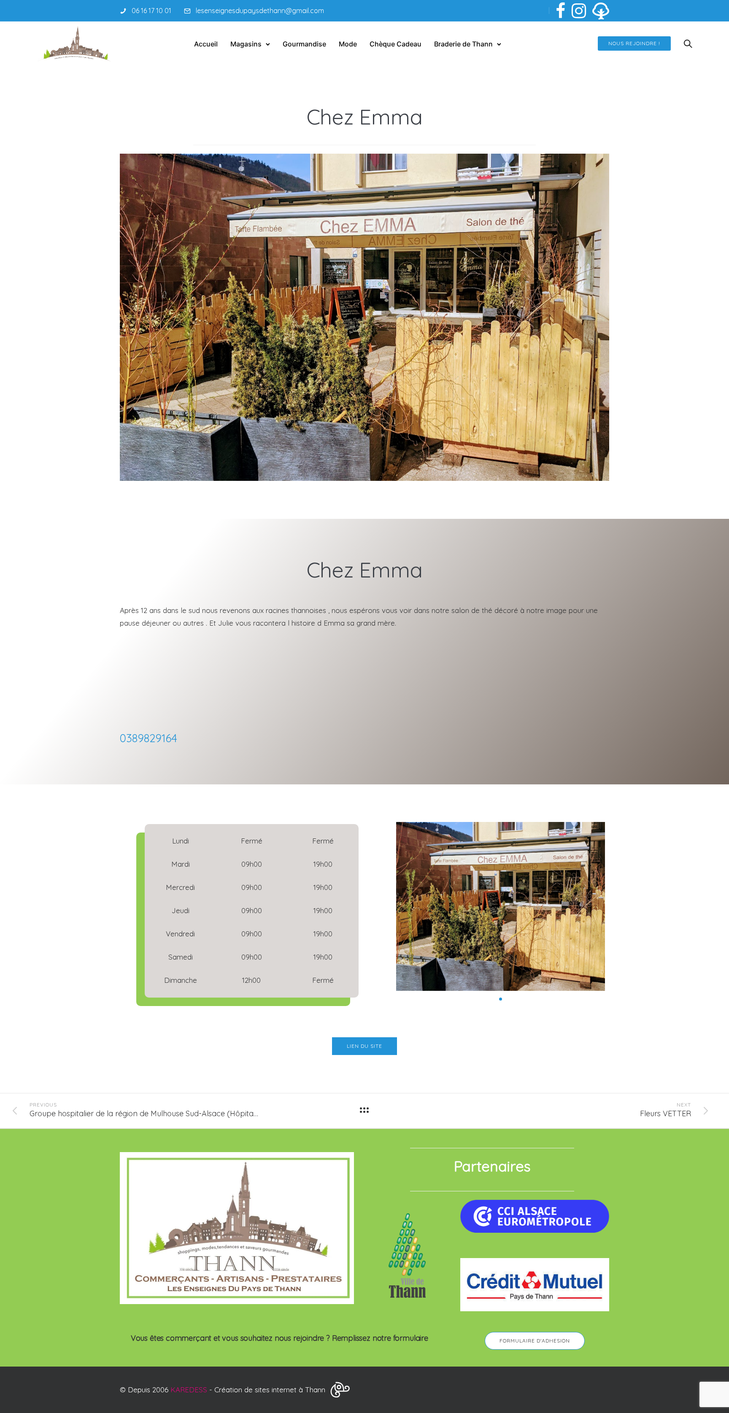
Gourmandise (304, 44)
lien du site (364, 1046)
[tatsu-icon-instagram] (579, 10)
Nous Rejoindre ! (634, 43)
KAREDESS (188, 1389)
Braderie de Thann (463, 44)
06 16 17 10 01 (151, 10)
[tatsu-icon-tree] (600, 10)
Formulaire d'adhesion (535, 1340)
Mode (348, 44)
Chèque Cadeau (395, 44)
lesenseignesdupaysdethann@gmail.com (260, 10)
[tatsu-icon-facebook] (560, 10)
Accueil (206, 44)
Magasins (246, 44)
